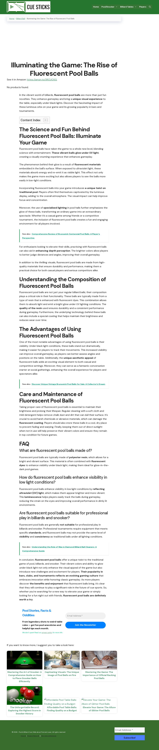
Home (96, 7)
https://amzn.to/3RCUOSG (42, 79)
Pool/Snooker (107, 7)
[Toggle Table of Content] (44, 120)
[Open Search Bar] (150, 7)
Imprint (23, 736)
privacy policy (47, 633)
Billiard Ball (20, 19)
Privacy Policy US (33, 736)
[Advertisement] (64, 41)
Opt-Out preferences (48, 736)
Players (142, 7)
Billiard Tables (126, 7)
